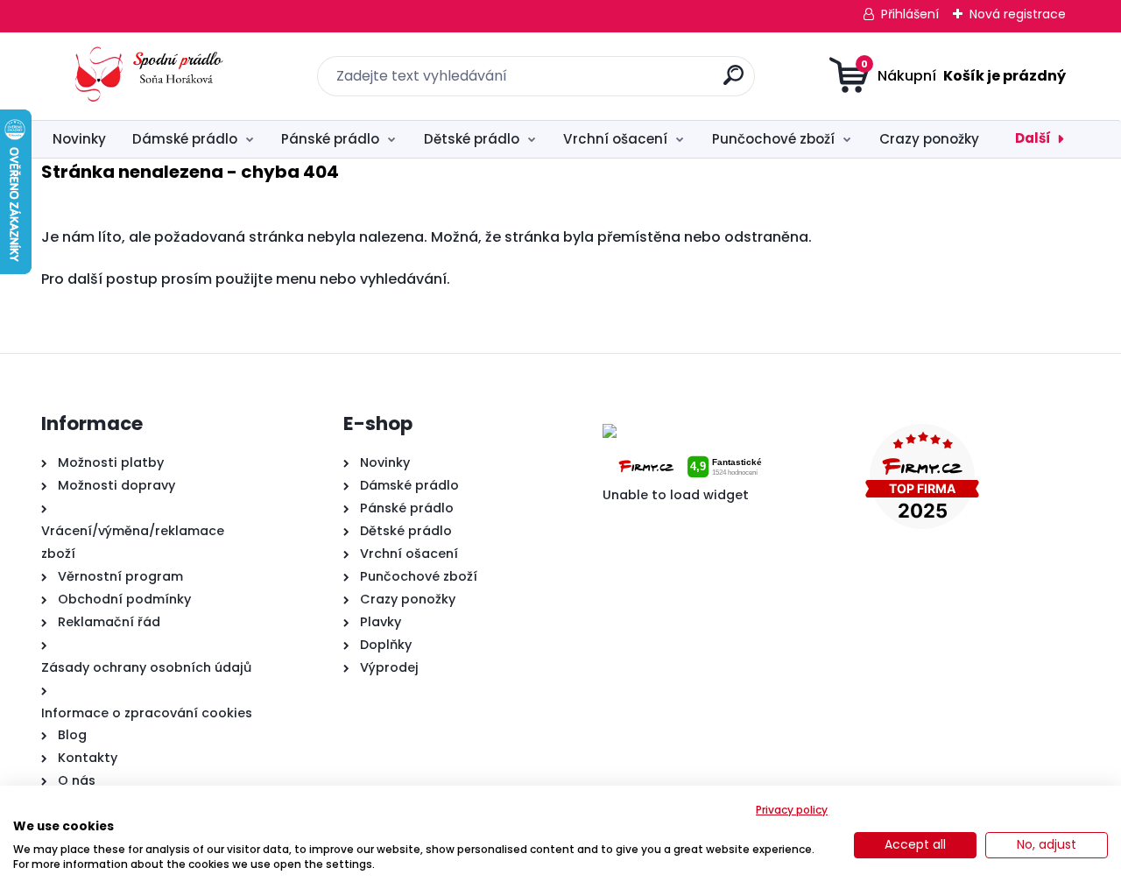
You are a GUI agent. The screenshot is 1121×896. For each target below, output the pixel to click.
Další (1033, 138)
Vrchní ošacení (615, 139)
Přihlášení (910, 14)
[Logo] (148, 76)
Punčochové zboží (773, 139)
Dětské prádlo (471, 139)
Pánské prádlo (330, 139)
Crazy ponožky (929, 139)
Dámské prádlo (184, 139)
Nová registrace (1017, 14)
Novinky (79, 139)
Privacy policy (792, 809)
